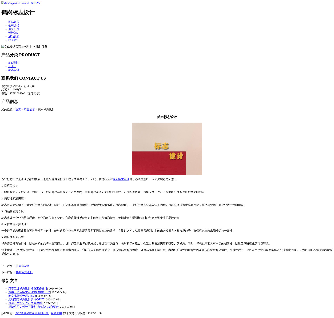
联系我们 (13, 40)
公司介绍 (13, 25)
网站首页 (13, 21)
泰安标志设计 (121, 179)
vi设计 (12, 66)
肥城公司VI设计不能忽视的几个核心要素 (33, 306)
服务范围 (13, 29)
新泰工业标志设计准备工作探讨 (27, 288)
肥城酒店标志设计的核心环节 (26, 299)
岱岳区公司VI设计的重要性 (25, 303)
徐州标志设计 (24, 272)
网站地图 (56, 313)
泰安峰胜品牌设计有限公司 (32, 313)
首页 (18, 109)
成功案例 (13, 36)
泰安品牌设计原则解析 (22, 295)
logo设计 (13, 62)
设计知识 (13, 32)
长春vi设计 (22, 265)
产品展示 (29, 109)
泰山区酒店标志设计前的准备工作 (29, 292)
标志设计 (13, 70)
